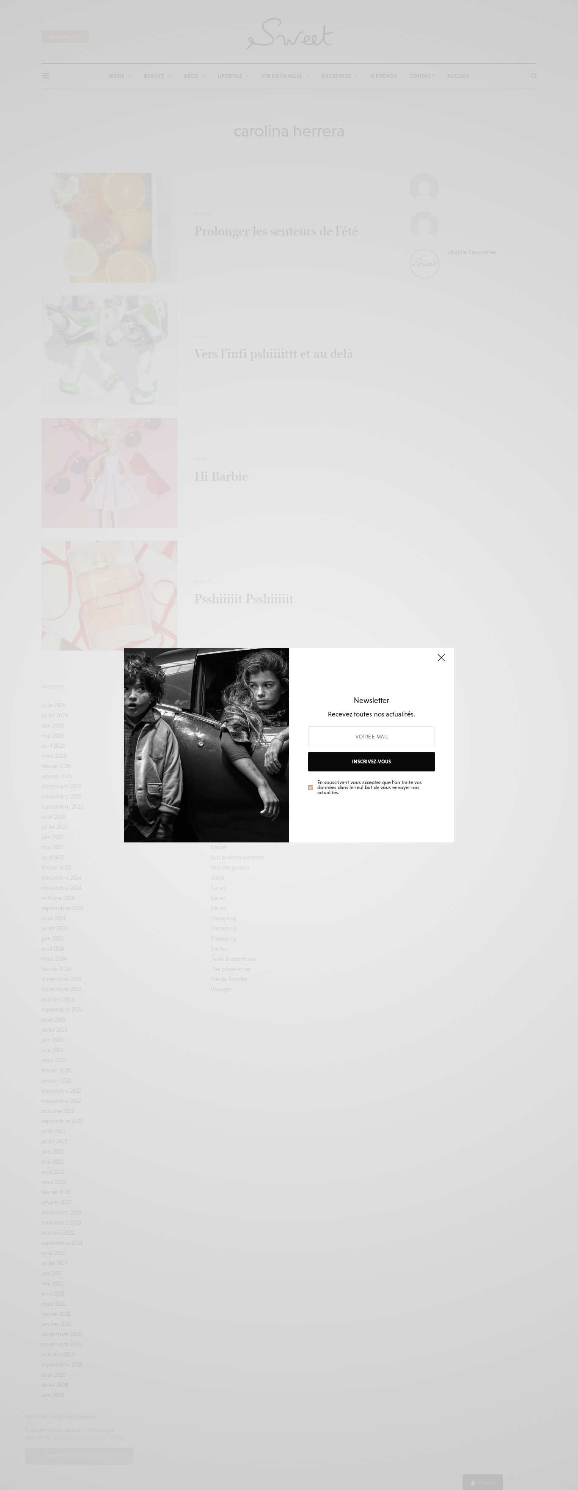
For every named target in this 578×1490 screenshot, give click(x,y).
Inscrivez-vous (371, 762)
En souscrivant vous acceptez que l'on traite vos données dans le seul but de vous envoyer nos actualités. (369, 787)
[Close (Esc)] (441, 661)
